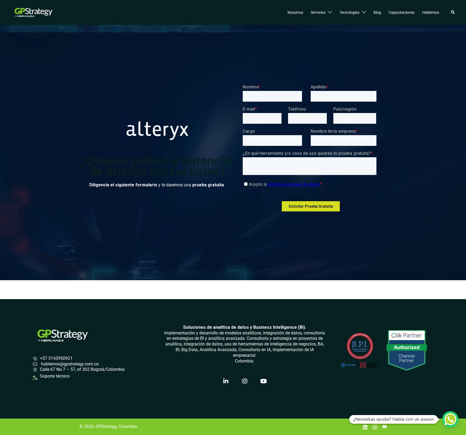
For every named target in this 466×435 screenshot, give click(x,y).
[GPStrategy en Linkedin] (226, 381)
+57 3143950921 (56, 358)
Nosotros (295, 12)
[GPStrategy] (33, 12)
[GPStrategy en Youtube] (263, 381)
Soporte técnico (55, 376)
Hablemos (430, 12)
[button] (453, 12)
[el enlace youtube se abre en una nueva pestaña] (384, 426)
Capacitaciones (401, 12)
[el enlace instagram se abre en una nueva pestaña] (375, 426)
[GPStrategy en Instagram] (244, 381)
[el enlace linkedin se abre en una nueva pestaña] (365, 426)
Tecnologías (349, 12)
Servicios (318, 12)
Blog (377, 12)
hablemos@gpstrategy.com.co (69, 364)
